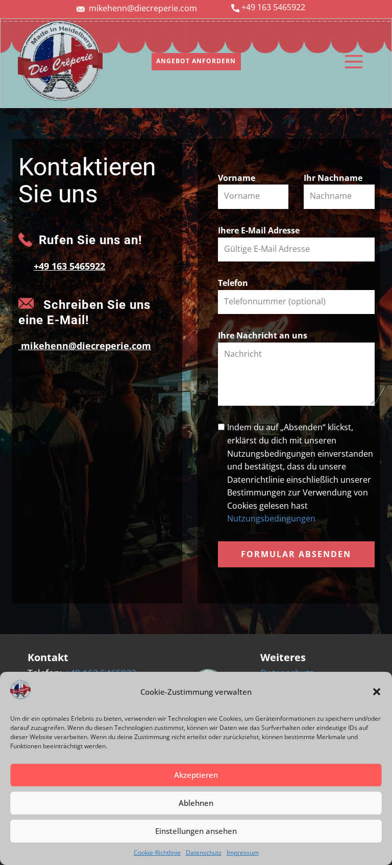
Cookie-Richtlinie (157, 852)
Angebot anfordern (196, 61)
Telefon (233, 283)
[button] (377, 692)
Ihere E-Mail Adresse (259, 230)
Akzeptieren (196, 775)
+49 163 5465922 (273, 7)
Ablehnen (196, 803)
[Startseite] (60, 61)
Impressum (243, 852)
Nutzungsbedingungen (271, 518)
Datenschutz (204, 852)
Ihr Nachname (333, 178)
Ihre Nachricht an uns (262, 335)
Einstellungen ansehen (196, 831)
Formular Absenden (296, 554)
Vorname (236, 178)
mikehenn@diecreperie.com (143, 8)
